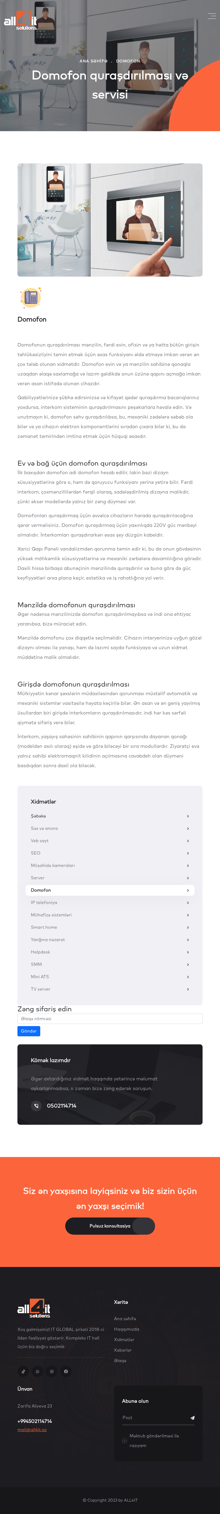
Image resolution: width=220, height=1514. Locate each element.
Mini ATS (40, 977)
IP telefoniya (44, 903)
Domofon (41, 890)
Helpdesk (40, 952)
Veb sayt (40, 841)
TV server (40, 989)
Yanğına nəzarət (48, 940)
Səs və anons (44, 828)
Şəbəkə (38, 816)
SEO (36, 853)
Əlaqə (120, 1361)
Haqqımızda (126, 1329)
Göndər (29, 1031)
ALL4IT (131, 1500)
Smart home (44, 927)
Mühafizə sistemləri (51, 915)
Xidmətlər (124, 1340)
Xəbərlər (123, 1350)
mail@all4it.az (32, 1430)
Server (38, 878)
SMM (36, 964)
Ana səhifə (94, 61)
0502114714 (61, 1106)
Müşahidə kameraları (53, 865)
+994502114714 (34, 1421)
